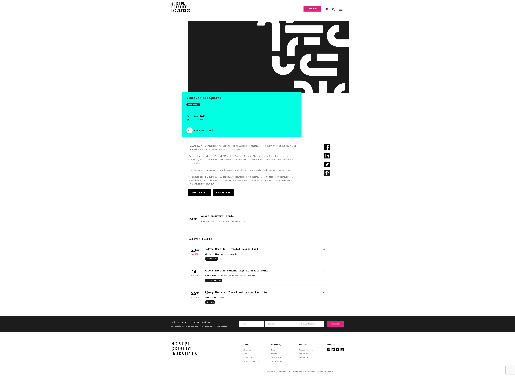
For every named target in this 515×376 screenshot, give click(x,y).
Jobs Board (276, 357)
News (273, 350)
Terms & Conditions (251, 361)
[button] (340, 10)
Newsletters (304, 357)
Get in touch (304, 354)
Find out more (223, 192)
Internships (276, 361)
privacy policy (220, 326)
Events (274, 354)
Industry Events (206, 130)
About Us (247, 350)
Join (245, 354)
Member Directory (306, 350)
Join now (312, 9)
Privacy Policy (250, 357)
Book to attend (199, 192)
